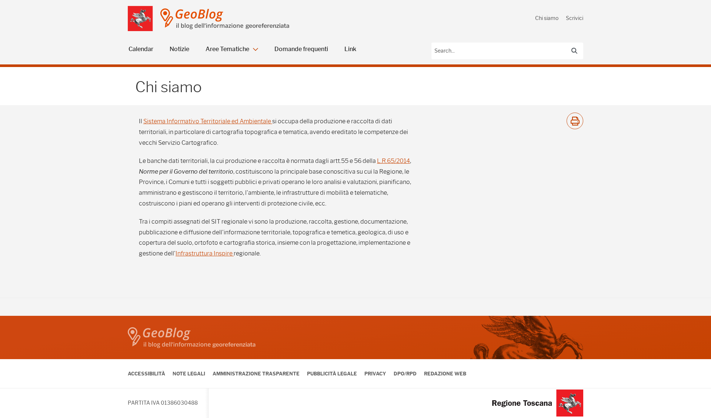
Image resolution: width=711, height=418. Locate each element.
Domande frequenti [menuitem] (301, 49)
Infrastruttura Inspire (205, 253)
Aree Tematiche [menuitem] (227, 49)
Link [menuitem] (350, 49)
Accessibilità (146, 374)
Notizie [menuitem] (179, 49)
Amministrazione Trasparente (256, 374)
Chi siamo (546, 18)
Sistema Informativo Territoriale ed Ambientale (207, 121)
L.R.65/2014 (393, 160)
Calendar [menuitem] (140, 49)
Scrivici (574, 18)
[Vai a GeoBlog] (234, 18)
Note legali (189, 374)
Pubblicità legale (332, 374)
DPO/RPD (405, 374)
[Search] (574, 50)
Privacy (375, 374)
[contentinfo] (355, 367)
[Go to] (140, 18)
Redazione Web (445, 374)
